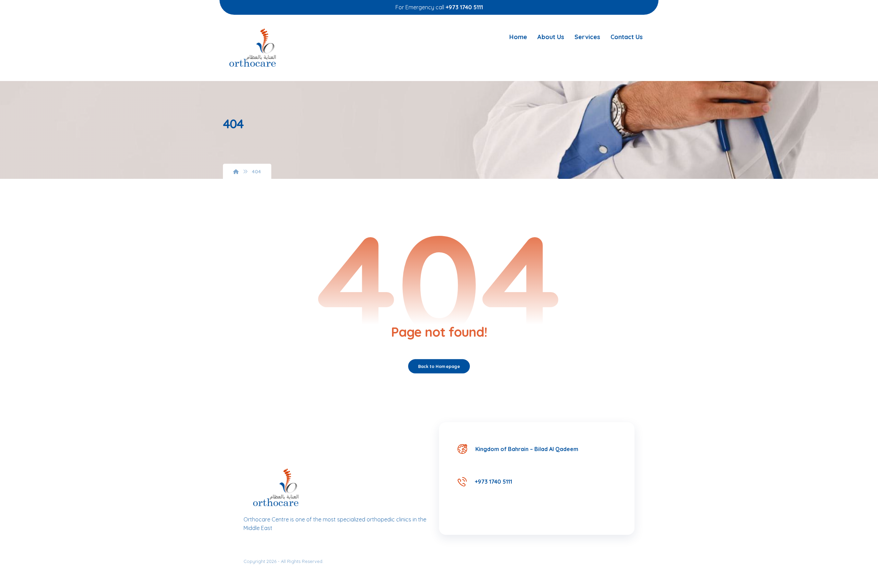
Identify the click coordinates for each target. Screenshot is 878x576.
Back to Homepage (439, 366)
